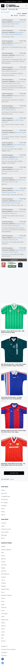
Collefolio (20, 1)
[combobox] (26, 5)
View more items (14, 473)
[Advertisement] (14, 286)
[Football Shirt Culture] (12, 6)
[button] (2, 5)
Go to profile (5, 12)
